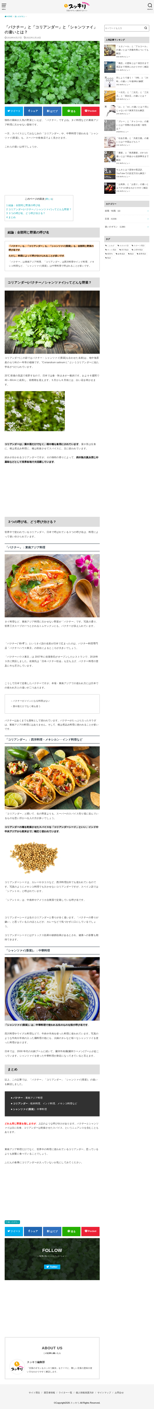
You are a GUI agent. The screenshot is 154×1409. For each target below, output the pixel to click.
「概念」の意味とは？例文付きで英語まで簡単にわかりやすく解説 (132, 65)
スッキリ (74, 1403)
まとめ (11, 217)
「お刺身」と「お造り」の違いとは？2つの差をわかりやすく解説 (132, 186)
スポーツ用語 (139, 246)
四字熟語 (125, 250)
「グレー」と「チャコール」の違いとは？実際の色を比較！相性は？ (132, 125)
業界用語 (142, 254)
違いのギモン (13, 1222)
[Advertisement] (52, 174)
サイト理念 (34, 1392)
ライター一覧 (65, 1392)
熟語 (109, 258)
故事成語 (121, 254)
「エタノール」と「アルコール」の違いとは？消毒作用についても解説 (132, 50)
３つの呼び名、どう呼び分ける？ (25, 213)
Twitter (53, 1267)
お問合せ (119, 1392)
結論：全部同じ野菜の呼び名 (23, 205)
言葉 (110, 219)
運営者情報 (49, 1392)
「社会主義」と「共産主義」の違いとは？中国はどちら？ (132, 140)
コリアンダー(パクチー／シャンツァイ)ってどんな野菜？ (39, 209)
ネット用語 (111, 250)
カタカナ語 (124, 246)
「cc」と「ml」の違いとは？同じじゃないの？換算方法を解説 (132, 109)
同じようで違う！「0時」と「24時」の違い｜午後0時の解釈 (132, 80)
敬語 (132, 254)
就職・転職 (112, 211)
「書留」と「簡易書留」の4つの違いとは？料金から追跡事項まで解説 (132, 156)
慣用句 (110, 254)
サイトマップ (104, 1392)
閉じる (49, 199)
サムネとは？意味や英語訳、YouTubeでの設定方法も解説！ (131, 171)
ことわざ (110, 246)
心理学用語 (138, 250)
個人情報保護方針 (85, 1392)
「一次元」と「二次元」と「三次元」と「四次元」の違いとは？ (132, 94)
